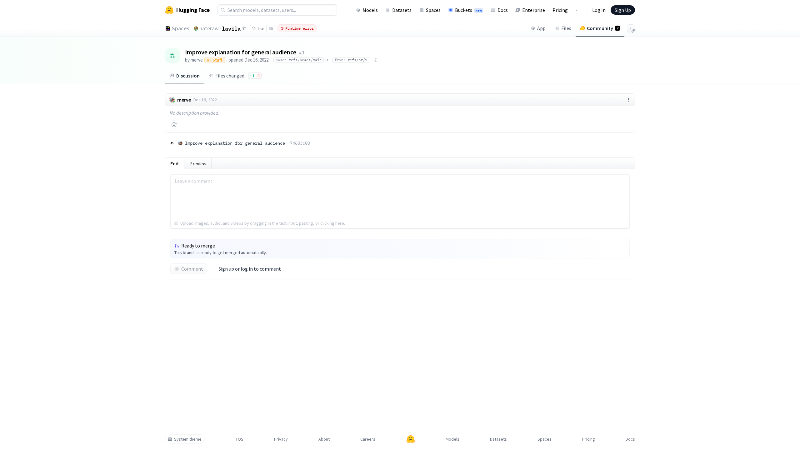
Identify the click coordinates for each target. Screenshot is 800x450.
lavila (231, 28)
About (324, 439)
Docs (503, 10)
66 (270, 28)
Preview (197, 163)
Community (602, 28)
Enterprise (533, 10)
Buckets (468, 10)
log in (247, 269)
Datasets (402, 10)
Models (370, 10)
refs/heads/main (299, 60)
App (541, 28)
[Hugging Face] (410, 439)
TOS (239, 439)
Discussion (188, 75)
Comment (192, 269)
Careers (367, 439)
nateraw (209, 28)
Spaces (433, 10)
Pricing (560, 10)
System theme (188, 439)
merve (197, 60)
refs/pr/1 (350, 60)
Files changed (237, 75)
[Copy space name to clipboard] (244, 28)
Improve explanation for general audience (247, 143)
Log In (599, 10)
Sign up (226, 269)
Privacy (281, 439)
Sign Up (623, 10)
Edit (174, 163)
